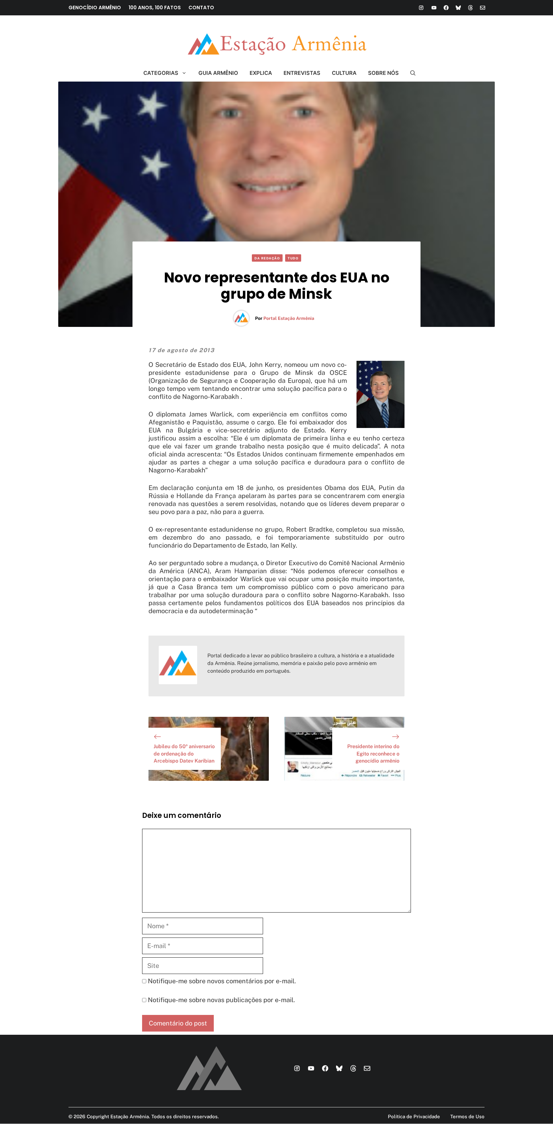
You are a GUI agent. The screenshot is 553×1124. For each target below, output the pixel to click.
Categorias (160, 73)
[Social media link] (421, 7)
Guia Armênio (218, 73)
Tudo (293, 258)
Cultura (344, 73)
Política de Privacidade (414, 1116)
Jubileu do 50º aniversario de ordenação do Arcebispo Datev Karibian (184, 753)
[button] (410, 73)
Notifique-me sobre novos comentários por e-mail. (222, 981)
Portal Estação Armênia (288, 318)
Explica (261, 73)
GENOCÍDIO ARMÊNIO (94, 7)
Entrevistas (302, 73)
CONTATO (201, 7)
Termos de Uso (467, 1116)
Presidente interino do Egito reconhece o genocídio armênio (373, 753)
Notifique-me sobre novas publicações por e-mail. (221, 1000)
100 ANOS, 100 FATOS (155, 7)
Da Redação (267, 258)
